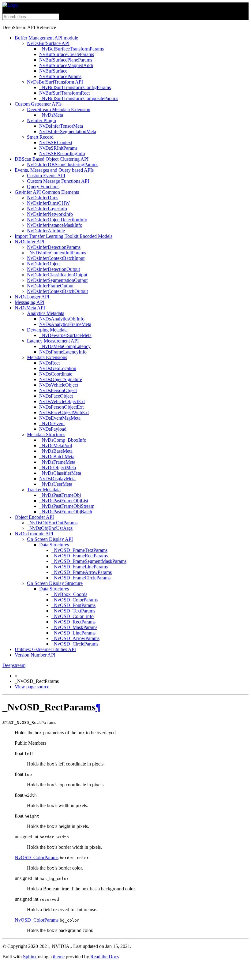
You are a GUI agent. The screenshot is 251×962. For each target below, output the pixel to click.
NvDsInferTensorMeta (61, 126)
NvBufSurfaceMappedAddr (66, 65)
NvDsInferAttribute (46, 230)
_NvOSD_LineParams (73, 632)
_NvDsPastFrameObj (60, 495)
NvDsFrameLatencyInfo (63, 351)
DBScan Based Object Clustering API (51, 159)
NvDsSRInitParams (58, 148)
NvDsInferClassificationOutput (57, 274)
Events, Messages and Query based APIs (54, 170)
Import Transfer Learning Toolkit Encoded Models (63, 236)
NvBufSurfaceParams (60, 76)
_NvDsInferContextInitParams (56, 252)
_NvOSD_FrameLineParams (79, 566)
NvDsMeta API (30, 307)
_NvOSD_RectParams (73, 621)
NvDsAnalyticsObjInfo (61, 318)
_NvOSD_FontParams (73, 605)
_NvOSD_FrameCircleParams (81, 577)
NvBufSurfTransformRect (64, 92)
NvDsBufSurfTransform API (55, 81)
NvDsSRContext (55, 142)
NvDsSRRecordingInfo (62, 153)
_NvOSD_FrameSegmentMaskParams (88, 561)
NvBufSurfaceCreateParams (66, 54)
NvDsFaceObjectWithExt (64, 412)
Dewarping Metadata (47, 329)
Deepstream (13, 665)
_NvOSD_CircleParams (74, 643)
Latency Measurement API (53, 340)
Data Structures (54, 544)
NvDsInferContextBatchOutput (57, 291)
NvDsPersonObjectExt (61, 407)
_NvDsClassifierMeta (60, 473)
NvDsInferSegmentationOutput (57, 280)
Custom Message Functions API (58, 181)
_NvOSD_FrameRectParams (79, 555)
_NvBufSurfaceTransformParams (71, 48)
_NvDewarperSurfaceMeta (65, 335)
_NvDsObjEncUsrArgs (50, 528)
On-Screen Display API (50, 539)
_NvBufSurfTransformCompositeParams (78, 98)
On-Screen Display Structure (55, 583)
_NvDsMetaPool (55, 445)
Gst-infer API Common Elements (47, 192)
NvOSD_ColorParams (36, 857)
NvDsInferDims (42, 197)
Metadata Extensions (47, 357)
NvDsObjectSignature (60, 379)
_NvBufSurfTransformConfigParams (75, 87)
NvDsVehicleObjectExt (62, 401)
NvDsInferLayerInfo (47, 208)
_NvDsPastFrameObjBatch (65, 511)
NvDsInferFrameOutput (50, 285)
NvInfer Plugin (41, 120)
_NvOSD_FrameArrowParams (81, 572)
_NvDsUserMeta (55, 484)
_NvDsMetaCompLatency (65, 346)
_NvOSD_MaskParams (74, 627)
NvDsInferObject (44, 263)
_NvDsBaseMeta (56, 451)
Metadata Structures (46, 434)
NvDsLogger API (32, 296)
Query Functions (43, 186)
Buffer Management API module (46, 37)
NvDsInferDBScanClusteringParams (62, 164)
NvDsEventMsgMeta (60, 418)
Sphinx (30, 956)
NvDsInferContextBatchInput (55, 258)
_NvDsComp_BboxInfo (62, 440)
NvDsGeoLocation (57, 368)
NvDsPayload (52, 429)
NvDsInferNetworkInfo (50, 214)
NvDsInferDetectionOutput (53, 269)
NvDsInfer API (29, 241)
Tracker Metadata (44, 489)
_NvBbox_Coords (69, 594)
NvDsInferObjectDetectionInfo (57, 219)
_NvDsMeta (51, 115)
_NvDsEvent (52, 423)
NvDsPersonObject (58, 390)
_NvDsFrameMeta (57, 462)
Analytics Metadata (45, 313)
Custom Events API (46, 175)
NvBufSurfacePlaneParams (65, 59)
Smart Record (40, 137)
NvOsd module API (34, 533)
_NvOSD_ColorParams (74, 599)
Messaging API (29, 302)
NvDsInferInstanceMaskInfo (54, 225)
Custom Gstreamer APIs (38, 104)
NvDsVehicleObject (58, 384)
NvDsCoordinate (55, 373)
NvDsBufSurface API (48, 43)
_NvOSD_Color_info (72, 616)
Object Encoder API (34, 517)
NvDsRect (49, 362)
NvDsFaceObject (56, 396)
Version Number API (35, 654)
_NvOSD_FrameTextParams (79, 550)
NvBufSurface (53, 70)
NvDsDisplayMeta (57, 478)
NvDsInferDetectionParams (54, 247)
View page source (32, 686)
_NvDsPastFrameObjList (63, 500)
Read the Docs (104, 956)
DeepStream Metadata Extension (58, 109)
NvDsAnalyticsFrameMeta (65, 324)
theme (59, 956)
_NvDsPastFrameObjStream (66, 506)
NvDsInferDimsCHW (48, 203)
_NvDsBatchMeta (56, 456)
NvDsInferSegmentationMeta (67, 131)
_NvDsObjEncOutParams (52, 522)
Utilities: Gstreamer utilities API (45, 649)
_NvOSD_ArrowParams (75, 638)
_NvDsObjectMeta (57, 467)
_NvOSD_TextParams (73, 610)
